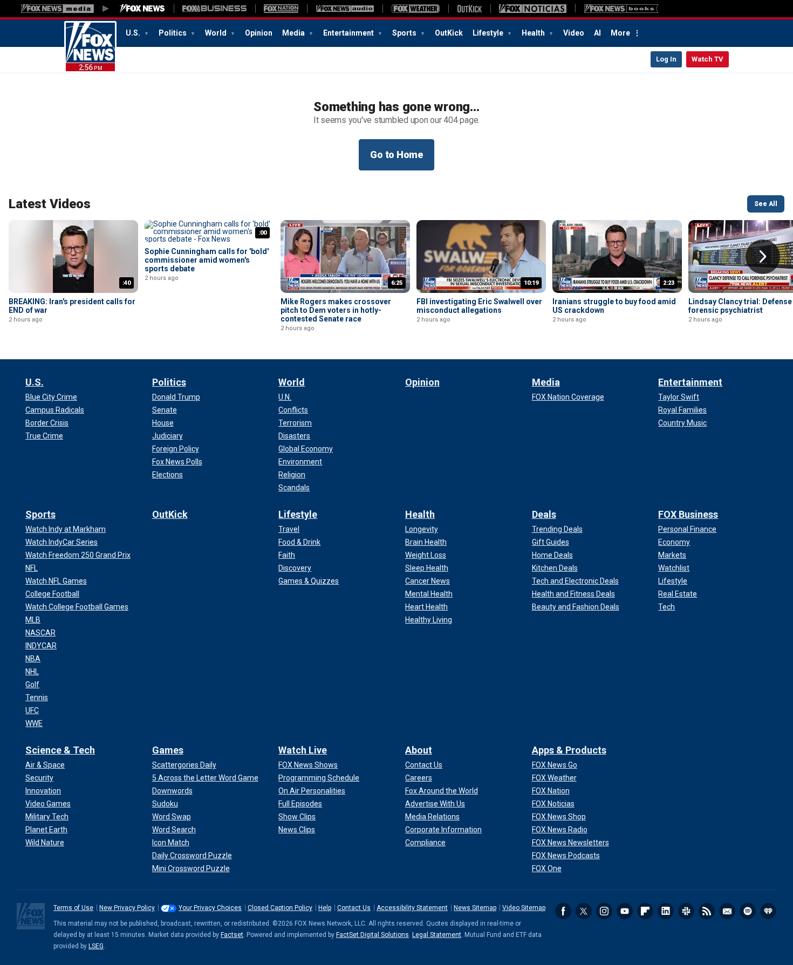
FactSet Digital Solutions (372, 935)
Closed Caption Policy (280, 908)
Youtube (625, 911)
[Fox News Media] (142, 8)
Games (167, 750)
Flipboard (645, 911)
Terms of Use (73, 908)
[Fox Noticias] (532, 8)
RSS (707, 911)
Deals (544, 514)
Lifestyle (489, 33)
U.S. (134, 33)
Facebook (563, 911)
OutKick (449, 33)
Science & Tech (60, 750)
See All (765, 204)
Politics (173, 33)
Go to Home (396, 154)
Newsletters (727, 911)
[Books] (621, 8)
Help (324, 908)
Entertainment (349, 33)
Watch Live (302, 750)
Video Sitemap (523, 908)
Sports (405, 33)
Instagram (604, 911)
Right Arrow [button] (763, 256)
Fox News (90, 47)
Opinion (258, 33)
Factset (232, 935)
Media (294, 33)
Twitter (584, 911)
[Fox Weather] (415, 8)
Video (573, 33)
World (216, 33)
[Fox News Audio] (345, 8)
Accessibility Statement (412, 908)
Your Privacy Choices (210, 908)
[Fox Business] (214, 8)
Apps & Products (569, 750)
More (620, 33)
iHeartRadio (768, 911)
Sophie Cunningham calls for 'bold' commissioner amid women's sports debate (207, 260)
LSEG (96, 946)
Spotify (748, 911)
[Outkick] (469, 8)
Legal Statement (436, 935)
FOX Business (688, 514)
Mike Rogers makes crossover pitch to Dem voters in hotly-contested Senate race (336, 310)
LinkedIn (666, 911)
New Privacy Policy (127, 908)
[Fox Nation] (281, 8)
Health (534, 33)
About (418, 750)
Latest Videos (50, 203)
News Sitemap (475, 908)
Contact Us (354, 908)
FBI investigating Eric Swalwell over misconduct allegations (479, 305)
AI (597, 33)
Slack (686, 911)
